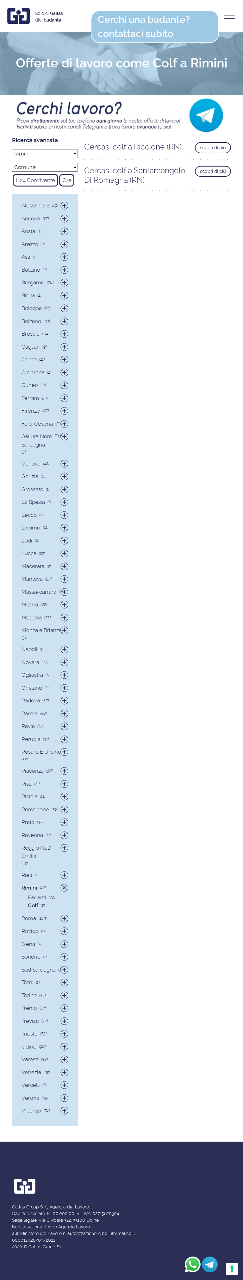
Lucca (29, 553)
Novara (30, 662)
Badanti (37, 897)
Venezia (31, 1072)
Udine (29, 1046)
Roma (29, 918)
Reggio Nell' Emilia (36, 852)
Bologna (32, 308)
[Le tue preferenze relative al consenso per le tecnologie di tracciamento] (232, 1269)
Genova (31, 463)
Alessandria (36, 205)
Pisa (27, 784)
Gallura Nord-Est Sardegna (42, 440)
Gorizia (30, 476)
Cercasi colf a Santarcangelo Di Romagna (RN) (134, 175)
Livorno (31, 527)
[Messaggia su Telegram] (210, 1264)
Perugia (31, 739)
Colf (33, 905)
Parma (30, 713)
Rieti (27, 875)
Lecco (29, 515)
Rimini (29, 887)
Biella (28, 295)
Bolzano (31, 321)
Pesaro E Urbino (41, 752)
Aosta (28, 231)
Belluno (31, 270)
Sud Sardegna (39, 969)
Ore (67, 180)
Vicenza (31, 1110)
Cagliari (31, 347)
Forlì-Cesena (37, 424)
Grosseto (32, 489)
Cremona (33, 372)
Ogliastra (32, 675)
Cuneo (30, 385)
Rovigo (30, 931)
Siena (28, 944)
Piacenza (33, 771)
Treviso (30, 1021)
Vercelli (31, 1085)
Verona (30, 1098)
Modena (32, 617)
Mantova (32, 579)
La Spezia (33, 502)
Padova (31, 700)
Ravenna (32, 835)
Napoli (29, 649)
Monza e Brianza (42, 630)
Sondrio (31, 957)
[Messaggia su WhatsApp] (193, 1264)
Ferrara (30, 398)
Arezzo (30, 244)
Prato (28, 822)
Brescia (31, 334)
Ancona (31, 218)
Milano (30, 604)
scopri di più (213, 147)
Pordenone (35, 809)
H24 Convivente (35, 180)
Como (29, 359)
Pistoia (30, 796)
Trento (29, 1008)
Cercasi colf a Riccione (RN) (133, 146)
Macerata (33, 566)
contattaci (144, 26)
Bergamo (33, 282)
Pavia (28, 726)
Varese (30, 1059)
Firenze (31, 411)
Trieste (30, 1033)
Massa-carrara (39, 592)
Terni (28, 982)
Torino (29, 995)
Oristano (32, 688)
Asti (26, 257)
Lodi (27, 540)
